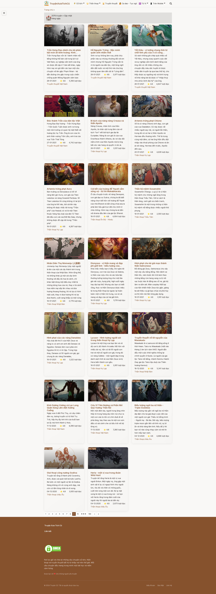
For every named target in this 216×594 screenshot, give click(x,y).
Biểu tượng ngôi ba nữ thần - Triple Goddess (149, 406)
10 (78, 514)
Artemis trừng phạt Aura (59, 189)
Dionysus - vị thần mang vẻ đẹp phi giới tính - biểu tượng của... (107, 264)
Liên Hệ (169, 585)
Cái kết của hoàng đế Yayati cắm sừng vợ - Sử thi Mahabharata (107, 190)
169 (90, 514)
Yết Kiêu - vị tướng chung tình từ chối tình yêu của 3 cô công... (151, 51)
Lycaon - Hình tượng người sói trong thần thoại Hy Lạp (106, 339)
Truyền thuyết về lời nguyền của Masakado (151, 339)
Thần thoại (92, 3)
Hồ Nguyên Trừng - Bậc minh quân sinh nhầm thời (105, 51)
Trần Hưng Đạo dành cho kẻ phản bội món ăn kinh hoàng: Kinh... (64, 51)
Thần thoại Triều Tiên (144, 217)
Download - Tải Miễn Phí (55, 542)
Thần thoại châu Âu (143, 439)
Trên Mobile (156, 3)
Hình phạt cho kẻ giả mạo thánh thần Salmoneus (150, 264)
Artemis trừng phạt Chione (148, 120)
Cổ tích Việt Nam (51, 528)
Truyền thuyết (109, 3)
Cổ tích (78, 3)
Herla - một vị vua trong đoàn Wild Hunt (106, 474)
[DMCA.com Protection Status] (52, 552)
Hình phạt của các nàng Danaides (64, 337)
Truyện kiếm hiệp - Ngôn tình (57, 539)
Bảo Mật (161, 585)
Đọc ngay (48, 26)
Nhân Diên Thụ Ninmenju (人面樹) (63, 263)
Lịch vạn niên (50, 534)
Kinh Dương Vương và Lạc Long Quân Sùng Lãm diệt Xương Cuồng (63, 408)
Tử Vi (142, 3)
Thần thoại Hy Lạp (99, 151)
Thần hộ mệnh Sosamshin (148, 189)
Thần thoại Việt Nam (55, 429)
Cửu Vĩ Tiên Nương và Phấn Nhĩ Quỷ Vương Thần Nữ (106, 406)
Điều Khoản (150, 585)
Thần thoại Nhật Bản (56, 304)
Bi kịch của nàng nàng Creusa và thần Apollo (107, 122)
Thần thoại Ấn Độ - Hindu (102, 219)
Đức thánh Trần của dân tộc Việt (63, 120)
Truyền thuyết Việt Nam (57, 84)
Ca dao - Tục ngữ (128, 3)
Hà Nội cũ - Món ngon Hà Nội (57, 537)
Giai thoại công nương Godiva (62, 472)
